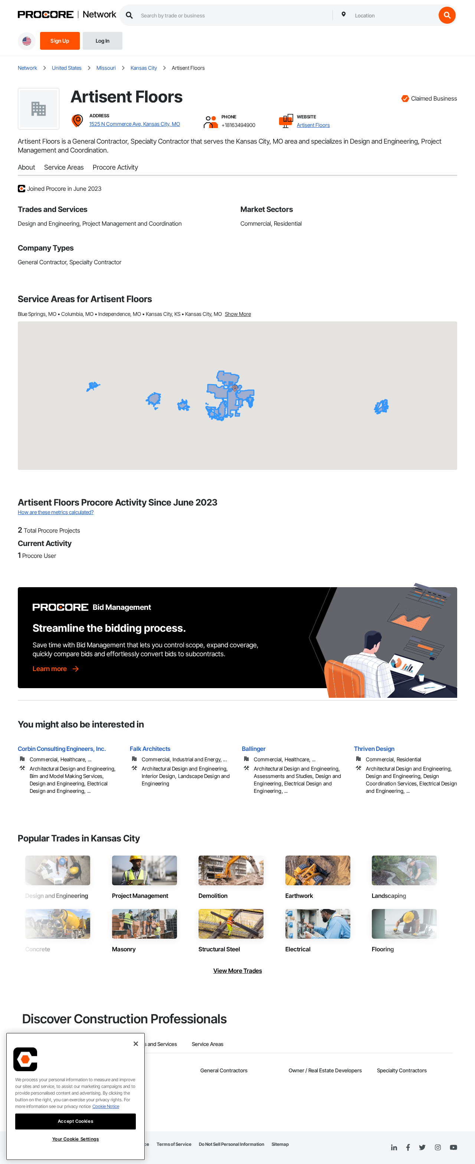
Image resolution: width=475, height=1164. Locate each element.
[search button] (447, 15)
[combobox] (393, 15)
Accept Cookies (75, 1121)
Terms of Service (174, 1144)
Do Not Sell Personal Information (231, 1144)
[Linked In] (394, 1147)
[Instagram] (438, 1147)
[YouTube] (453, 1148)
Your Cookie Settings (75, 1139)
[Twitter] (422, 1147)
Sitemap (280, 1144)
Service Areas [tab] (207, 1044)
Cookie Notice (105, 1106)
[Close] (136, 1044)
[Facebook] (408, 1148)
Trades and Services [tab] (154, 1044)
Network (99, 14)
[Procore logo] (45, 15)
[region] (75, 1096)
